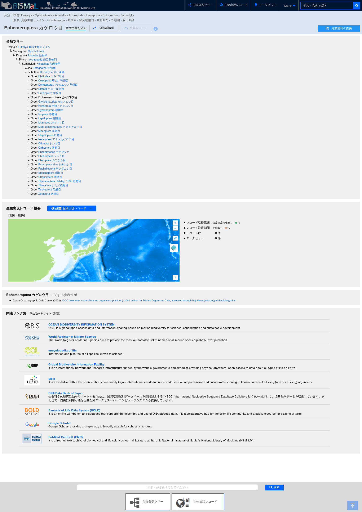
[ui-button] (356, 5)
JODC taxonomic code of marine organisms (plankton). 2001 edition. (100, 300)
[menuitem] (289, 5)
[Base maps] (174, 248)
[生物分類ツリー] (147, 495)
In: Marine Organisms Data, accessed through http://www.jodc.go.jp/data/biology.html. (188, 300)
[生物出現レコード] (198, 495)
